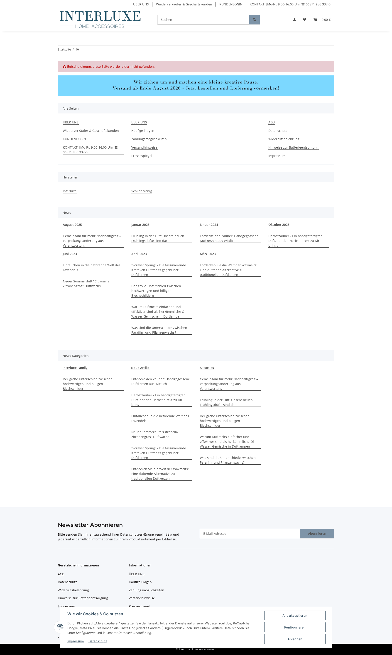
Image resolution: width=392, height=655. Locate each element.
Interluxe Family (75, 368)
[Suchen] (254, 19)
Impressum (75, 641)
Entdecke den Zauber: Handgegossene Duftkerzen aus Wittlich (229, 238)
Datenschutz (97, 641)
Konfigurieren (295, 627)
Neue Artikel (140, 368)
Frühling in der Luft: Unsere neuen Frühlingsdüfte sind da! (157, 238)
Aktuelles (207, 368)
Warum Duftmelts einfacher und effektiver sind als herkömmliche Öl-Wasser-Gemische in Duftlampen (158, 311)
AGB (271, 122)
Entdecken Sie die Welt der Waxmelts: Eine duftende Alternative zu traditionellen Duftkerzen (228, 270)
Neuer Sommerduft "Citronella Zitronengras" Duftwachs (86, 283)
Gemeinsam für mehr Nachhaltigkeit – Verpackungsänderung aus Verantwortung (92, 241)
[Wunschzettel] (304, 19)
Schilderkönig (141, 191)
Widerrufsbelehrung (283, 139)
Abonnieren (317, 533)
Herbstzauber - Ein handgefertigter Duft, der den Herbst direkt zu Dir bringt (295, 241)
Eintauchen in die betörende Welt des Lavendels (91, 267)
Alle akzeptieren (294, 615)
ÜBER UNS (141, 4)
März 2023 (208, 254)
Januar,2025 (140, 224)
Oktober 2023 (278, 224)
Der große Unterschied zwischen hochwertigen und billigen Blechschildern (156, 291)
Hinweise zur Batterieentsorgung (293, 147)
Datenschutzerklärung (137, 534)
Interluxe (69, 191)
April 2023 (139, 254)
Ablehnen (294, 639)
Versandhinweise (144, 147)
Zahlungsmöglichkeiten (149, 139)
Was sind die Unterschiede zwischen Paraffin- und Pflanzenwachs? (159, 330)
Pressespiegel (141, 156)
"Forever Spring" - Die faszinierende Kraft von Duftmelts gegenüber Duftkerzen (158, 270)
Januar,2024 (209, 224)
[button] (294, 19)
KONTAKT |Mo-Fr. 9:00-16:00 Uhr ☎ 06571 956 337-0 (290, 4)
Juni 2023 (70, 254)
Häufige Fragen (142, 130)
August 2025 (72, 224)
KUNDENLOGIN (231, 4)
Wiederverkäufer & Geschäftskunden (184, 4)
